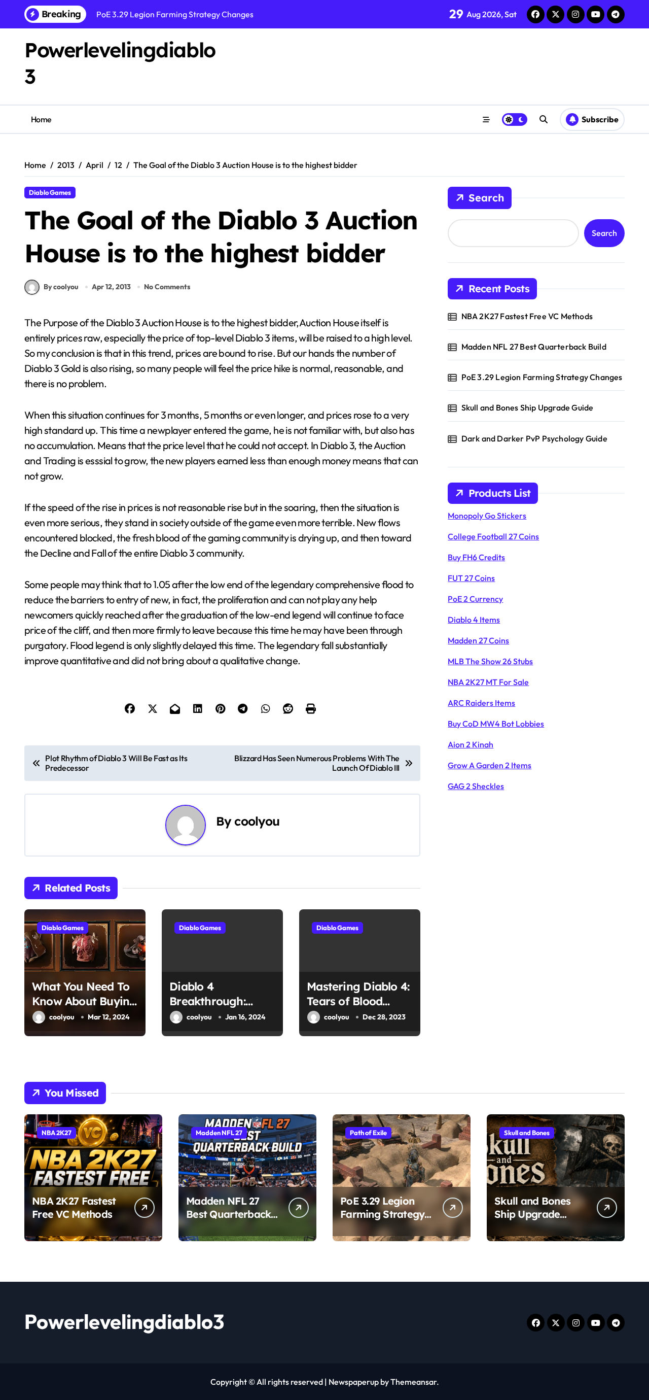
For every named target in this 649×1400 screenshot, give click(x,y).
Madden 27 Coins (478, 640)
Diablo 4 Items (474, 619)
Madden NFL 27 (219, 1133)
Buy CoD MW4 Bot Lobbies (496, 724)
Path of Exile (368, 1133)
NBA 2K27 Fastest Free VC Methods (527, 316)
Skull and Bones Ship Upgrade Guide (527, 407)
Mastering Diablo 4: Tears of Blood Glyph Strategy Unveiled (358, 1008)
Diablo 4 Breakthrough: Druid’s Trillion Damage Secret (210, 1008)
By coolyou (61, 286)
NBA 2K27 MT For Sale (488, 682)
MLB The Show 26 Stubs (490, 661)
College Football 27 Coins (493, 536)
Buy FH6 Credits (476, 557)
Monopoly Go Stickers (487, 515)
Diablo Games (50, 192)
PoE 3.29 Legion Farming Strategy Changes (542, 377)
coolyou (256, 821)
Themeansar (413, 1382)
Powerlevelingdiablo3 (124, 1321)
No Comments (167, 286)
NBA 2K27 (56, 1133)
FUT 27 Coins (471, 578)
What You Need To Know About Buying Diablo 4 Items (84, 1000)
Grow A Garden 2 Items (489, 765)
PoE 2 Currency (475, 599)
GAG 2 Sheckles (476, 786)
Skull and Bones (527, 1133)
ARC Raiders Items (481, 703)
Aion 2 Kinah (470, 744)
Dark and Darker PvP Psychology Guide (534, 438)
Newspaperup (354, 1382)
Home (41, 119)
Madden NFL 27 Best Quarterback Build (533, 347)
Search (486, 197)
